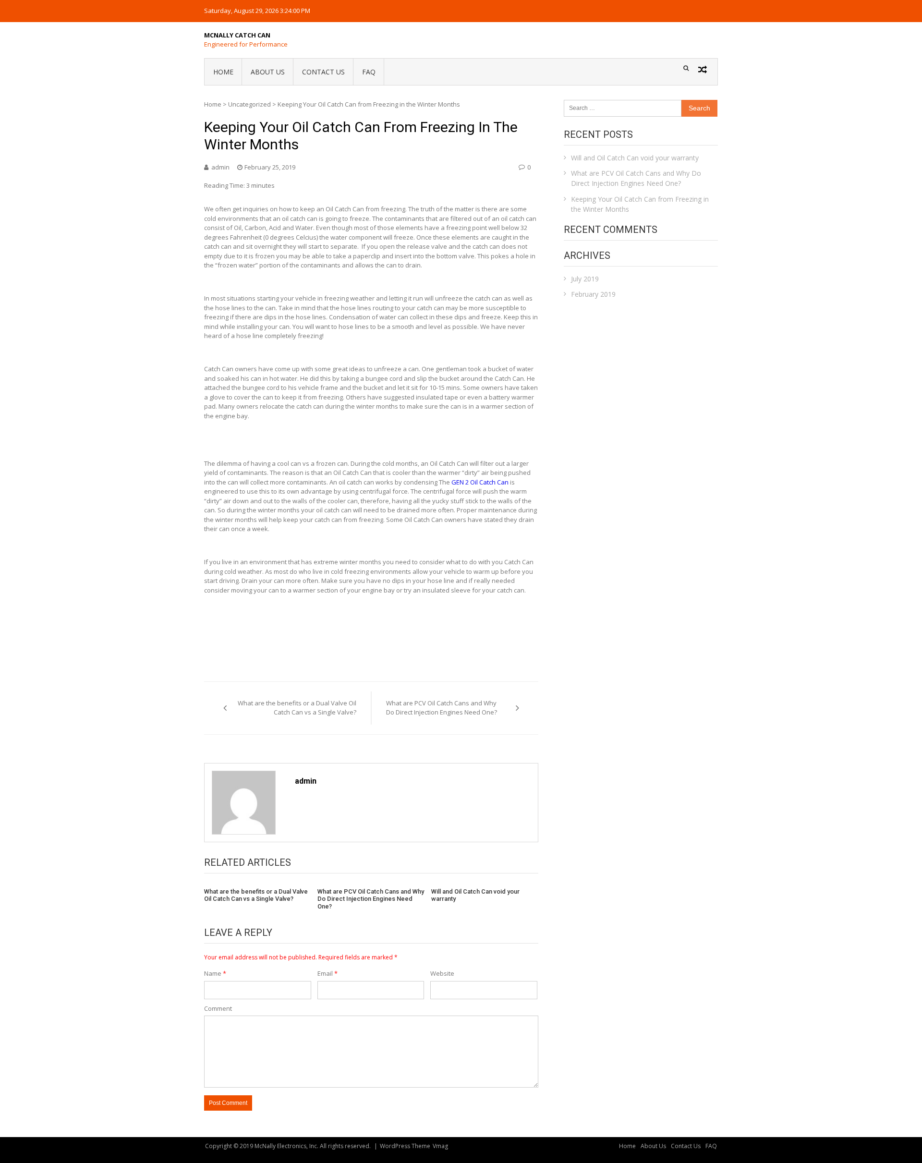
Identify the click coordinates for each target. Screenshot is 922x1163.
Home (223, 71)
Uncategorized (249, 104)
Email (327, 973)
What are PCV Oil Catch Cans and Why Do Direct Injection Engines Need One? (441, 708)
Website (442, 973)
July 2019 (585, 278)
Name (215, 973)
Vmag (440, 1146)
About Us (268, 71)
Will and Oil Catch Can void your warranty (475, 895)
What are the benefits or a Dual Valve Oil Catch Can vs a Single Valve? (297, 708)
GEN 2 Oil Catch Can (480, 482)
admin (220, 167)
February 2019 (593, 294)
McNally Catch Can (237, 35)
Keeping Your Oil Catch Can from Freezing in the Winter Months (640, 204)
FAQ (369, 71)
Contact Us (323, 71)
